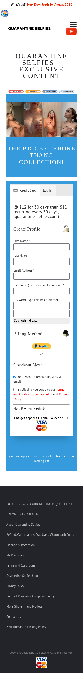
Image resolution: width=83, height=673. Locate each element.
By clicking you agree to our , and (41, 394)
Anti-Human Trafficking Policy (26, 627)
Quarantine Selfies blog (22, 576)
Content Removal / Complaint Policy (30, 596)
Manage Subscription (20, 545)
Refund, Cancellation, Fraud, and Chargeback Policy (40, 535)
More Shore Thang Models (24, 606)
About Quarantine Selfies (23, 524)
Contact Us (13, 617)
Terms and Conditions (20, 565)
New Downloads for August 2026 (49, 4)
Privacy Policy (44, 394)
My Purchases (15, 555)
